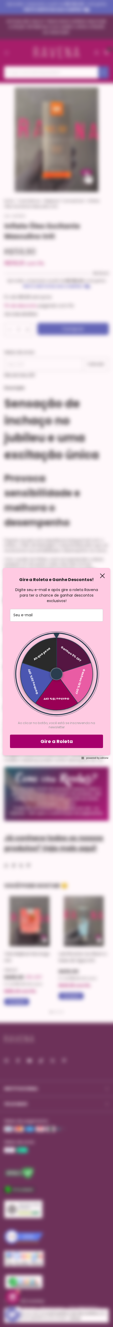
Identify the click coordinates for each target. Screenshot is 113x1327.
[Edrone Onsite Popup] (56, 663)
